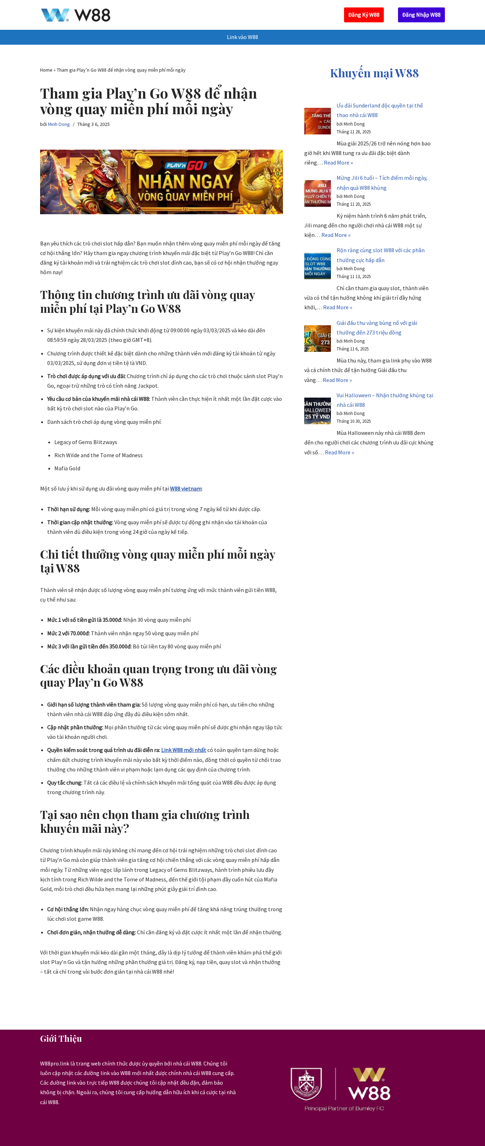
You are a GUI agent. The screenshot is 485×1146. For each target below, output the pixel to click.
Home (46, 70)
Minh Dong (59, 124)
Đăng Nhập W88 (421, 14)
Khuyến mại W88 (374, 72)
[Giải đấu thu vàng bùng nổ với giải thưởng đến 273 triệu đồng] (317, 340)
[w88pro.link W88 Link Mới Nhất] (75, 14)
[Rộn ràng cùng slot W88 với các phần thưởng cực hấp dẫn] (317, 267)
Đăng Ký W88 (364, 14)
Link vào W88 (242, 36)
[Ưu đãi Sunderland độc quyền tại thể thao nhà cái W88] (317, 122)
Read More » (338, 162)
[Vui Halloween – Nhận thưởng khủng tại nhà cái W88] (317, 412)
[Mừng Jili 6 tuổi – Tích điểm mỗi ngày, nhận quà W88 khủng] (317, 195)
